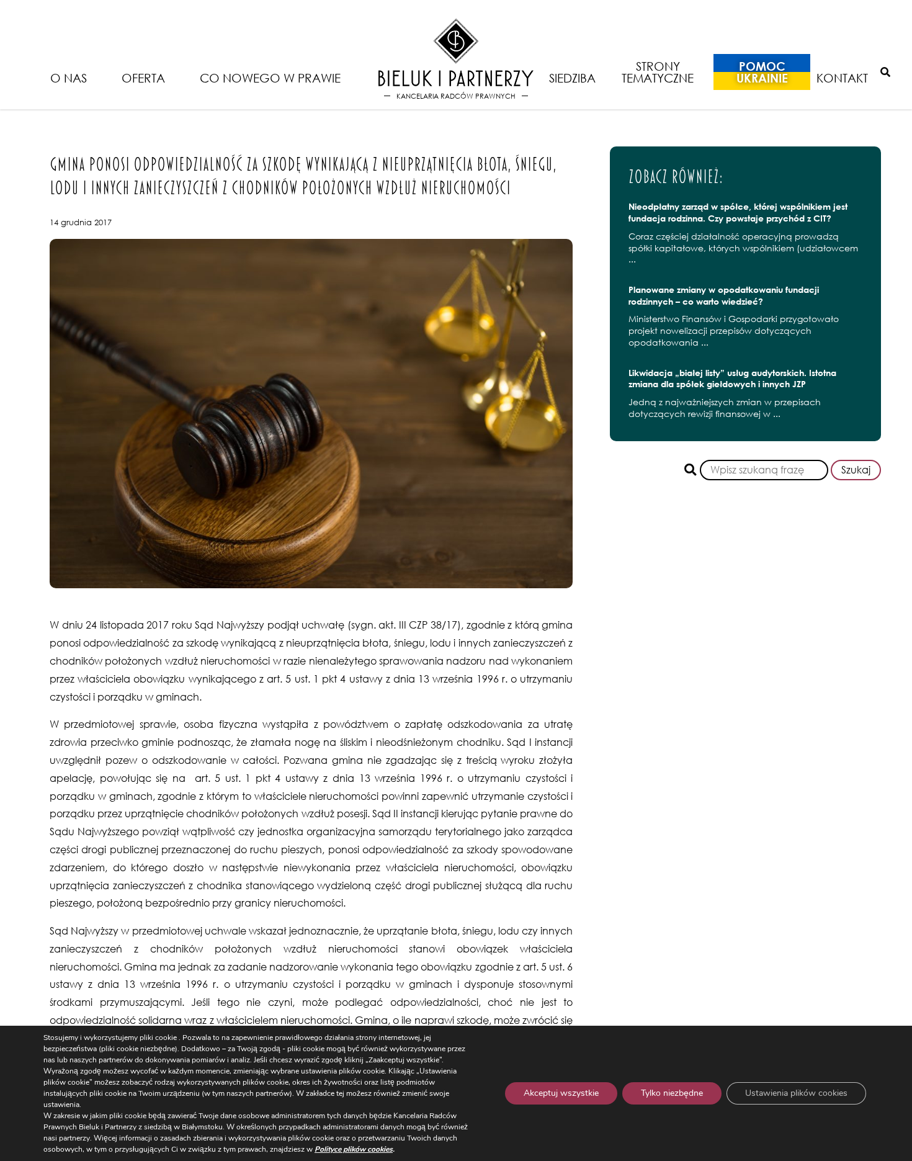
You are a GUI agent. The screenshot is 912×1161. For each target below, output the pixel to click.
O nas (68, 78)
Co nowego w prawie (270, 78)
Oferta (143, 78)
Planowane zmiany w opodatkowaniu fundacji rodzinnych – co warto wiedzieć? (723, 295)
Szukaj (855, 470)
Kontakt (842, 78)
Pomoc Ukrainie (762, 72)
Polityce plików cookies (354, 1149)
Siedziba (572, 78)
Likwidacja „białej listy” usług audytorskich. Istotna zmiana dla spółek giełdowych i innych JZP (732, 378)
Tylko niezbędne (672, 1093)
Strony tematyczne (658, 72)
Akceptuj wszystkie (561, 1093)
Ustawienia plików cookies (796, 1093)
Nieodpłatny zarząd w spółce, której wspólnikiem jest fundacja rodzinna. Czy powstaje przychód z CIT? (737, 212)
